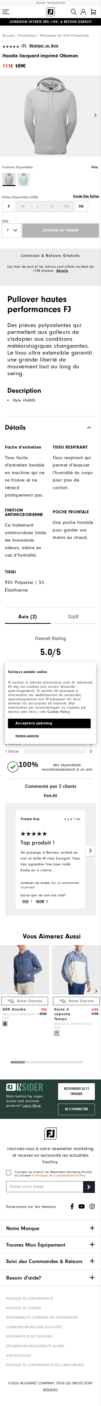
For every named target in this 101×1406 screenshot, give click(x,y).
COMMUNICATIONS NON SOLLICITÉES (34, 1327)
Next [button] (95, 115)
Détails (62, 271)
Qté (5, 221)
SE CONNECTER (76, 1109)
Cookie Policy (58, 712)
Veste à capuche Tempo (62, 1014)
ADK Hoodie (14, 1009)
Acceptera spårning (33, 723)
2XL (66, 206)
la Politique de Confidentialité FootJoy (58, 1175)
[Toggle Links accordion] (50, 1228)
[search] (73, 12)
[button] (6, 12)
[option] (50, 120)
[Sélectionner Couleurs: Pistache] (23, 179)
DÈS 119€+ (34, 22)
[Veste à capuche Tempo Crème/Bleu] (56, 1033)
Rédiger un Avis (44, 46)
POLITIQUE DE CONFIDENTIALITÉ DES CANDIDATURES (45, 1365)
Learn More (32, 1106)
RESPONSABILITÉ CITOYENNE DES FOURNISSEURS (42, 1317)
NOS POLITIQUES (18, 1356)
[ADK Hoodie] (24, 993)
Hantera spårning (27, 735)
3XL (81, 206)
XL (52, 206)
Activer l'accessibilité (50, 2)
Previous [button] (5, 115)
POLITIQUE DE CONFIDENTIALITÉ (29, 1299)
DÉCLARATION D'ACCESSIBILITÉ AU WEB (35, 1346)
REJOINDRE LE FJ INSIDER (76, 1091)
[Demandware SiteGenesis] (50, 12)
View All (50, 795)
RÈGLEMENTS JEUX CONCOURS (29, 1336)
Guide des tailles (86, 196)
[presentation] (27, 615)
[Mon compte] (83, 12)
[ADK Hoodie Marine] (4, 1023)
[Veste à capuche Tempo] (76, 993)
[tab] (93, 11)
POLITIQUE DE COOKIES (23, 1308)
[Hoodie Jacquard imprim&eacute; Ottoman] (50, 120)
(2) (24, 46)
